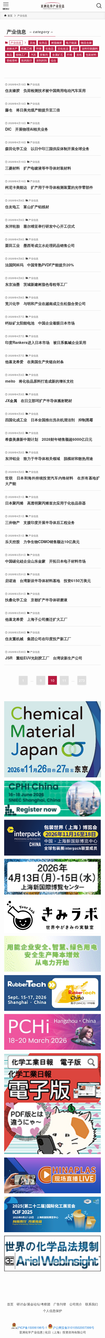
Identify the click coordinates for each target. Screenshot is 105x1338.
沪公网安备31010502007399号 (73, 1327)
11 (64, 680)
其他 (32, 43)
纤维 (69, 54)
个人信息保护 (52, 1310)
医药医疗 (26, 60)
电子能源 (71, 43)
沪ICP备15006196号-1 (32, 1327)
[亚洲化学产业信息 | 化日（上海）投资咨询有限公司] (52, 6)
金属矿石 (57, 54)
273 (82, 680)
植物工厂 (21, 54)
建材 (75, 48)
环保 (39, 48)
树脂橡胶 (56, 43)
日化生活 (63, 48)
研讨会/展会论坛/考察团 (33, 1304)
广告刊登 (59, 1304)
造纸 (79, 54)
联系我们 (91, 1304)
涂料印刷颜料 (90, 48)
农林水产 (12, 48)
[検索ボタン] (99, 6)
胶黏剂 (44, 54)
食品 (9, 54)
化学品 (43, 43)
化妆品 (49, 48)
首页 (10, 1304)
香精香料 (12, 60)
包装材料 (91, 54)
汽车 (33, 54)
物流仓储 (86, 43)
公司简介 (75, 1304)
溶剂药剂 (41, 60)
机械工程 (26, 48)
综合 (53, 60)
